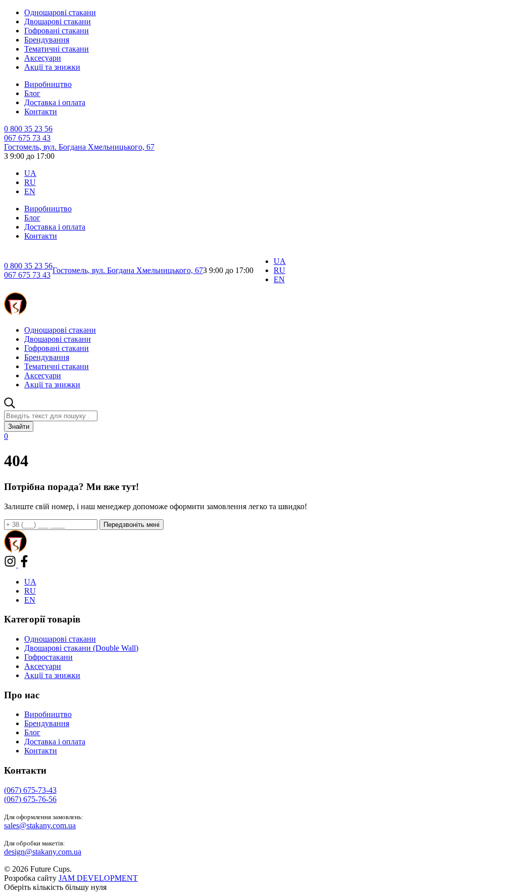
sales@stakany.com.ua (40, 825)
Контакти (40, 111)
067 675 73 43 (27, 137)
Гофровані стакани (56, 30)
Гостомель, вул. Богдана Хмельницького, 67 (79, 147)
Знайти (18, 426)
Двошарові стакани (57, 21)
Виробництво (48, 84)
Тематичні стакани (56, 48)
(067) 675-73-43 (30, 790)
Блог (32, 93)
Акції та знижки (52, 67)
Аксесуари (42, 58)
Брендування (46, 39)
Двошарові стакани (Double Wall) (81, 648)
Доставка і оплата (54, 102)
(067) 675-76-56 (30, 799)
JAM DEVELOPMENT (98, 878)
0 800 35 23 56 (28, 128)
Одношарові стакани (60, 12)
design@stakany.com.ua (42, 851)
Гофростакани (48, 657)
